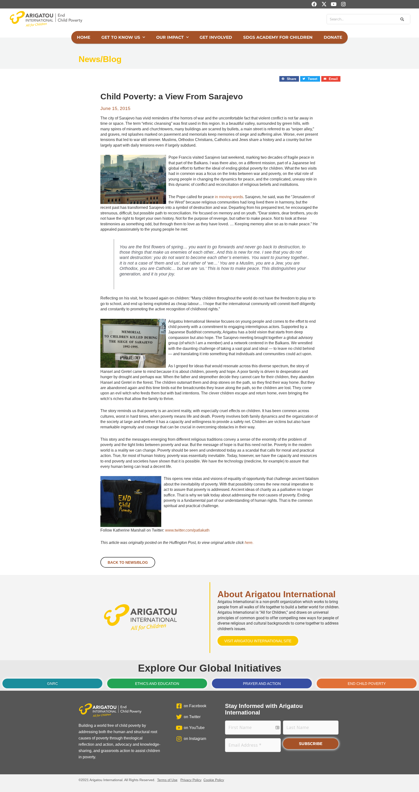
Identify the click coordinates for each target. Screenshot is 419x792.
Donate (333, 37)
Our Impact (170, 37)
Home (83, 37)
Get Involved (216, 37)
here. (249, 543)
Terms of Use (167, 780)
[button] (289, 79)
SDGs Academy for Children (278, 37)
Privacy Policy (190, 780)
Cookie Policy (213, 780)
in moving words (229, 197)
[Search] (402, 19)
